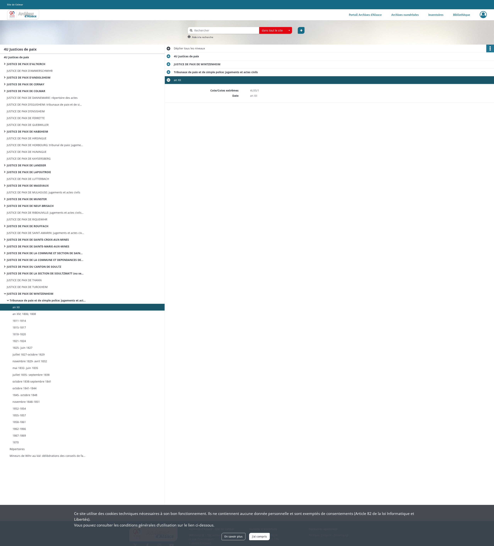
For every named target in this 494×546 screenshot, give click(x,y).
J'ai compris (259, 536)
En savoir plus (233, 536)
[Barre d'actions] (490, 48)
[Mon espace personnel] (483, 14)
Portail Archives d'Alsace (365, 15)
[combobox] (275, 30)
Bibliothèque (461, 15)
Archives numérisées (405, 15)
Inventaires (435, 15)
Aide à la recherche (202, 37)
